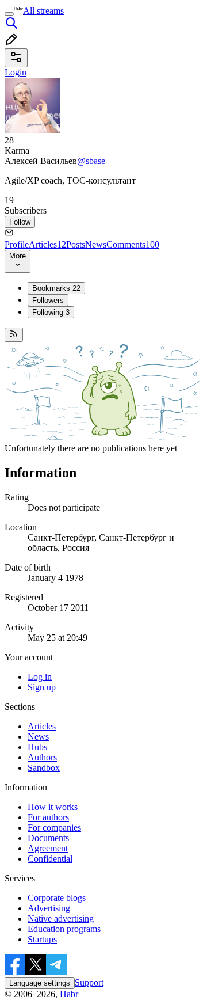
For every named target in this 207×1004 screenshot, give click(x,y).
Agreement (48, 848)
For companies (54, 827)
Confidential (50, 859)
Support (89, 982)
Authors (42, 757)
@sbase (91, 161)
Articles (47, 244)
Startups (42, 939)
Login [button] (15, 72)
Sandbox (44, 768)
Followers (48, 300)
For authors (48, 817)
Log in (40, 677)
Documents (48, 838)
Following (51, 312)
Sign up (42, 687)
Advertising (49, 908)
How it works (53, 807)
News (95, 244)
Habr (67, 994)
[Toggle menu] (9, 14)
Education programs (64, 929)
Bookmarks (56, 288)
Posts (75, 244)
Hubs (37, 747)
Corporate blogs (57, 898)
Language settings (39, 983)
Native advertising (61, 918)
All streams (43, 11)
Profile (17, 244)
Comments (132, 244)
